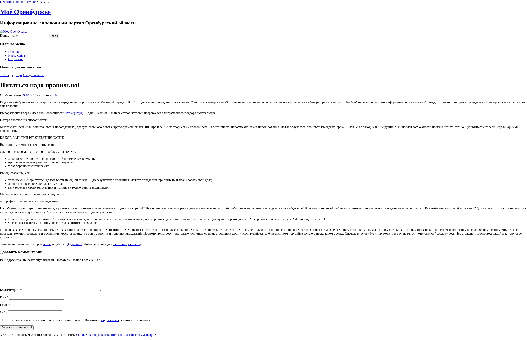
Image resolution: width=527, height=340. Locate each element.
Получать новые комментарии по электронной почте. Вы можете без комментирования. (79, 320)
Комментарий (11, 290)
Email (5, 304)
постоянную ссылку (127, 244)
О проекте (15, 59)
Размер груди (75, 113)
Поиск (4, 35)
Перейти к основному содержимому (25, 1)
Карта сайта (16, 55)
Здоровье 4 (74, 244)
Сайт (3, 312)
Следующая (33, 75)
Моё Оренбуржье (25, 11)
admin (54, 95)
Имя (4, 297)
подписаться (110, 320)
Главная (13, 51)
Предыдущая (11, 75)
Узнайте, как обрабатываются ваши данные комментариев (116, 335)
